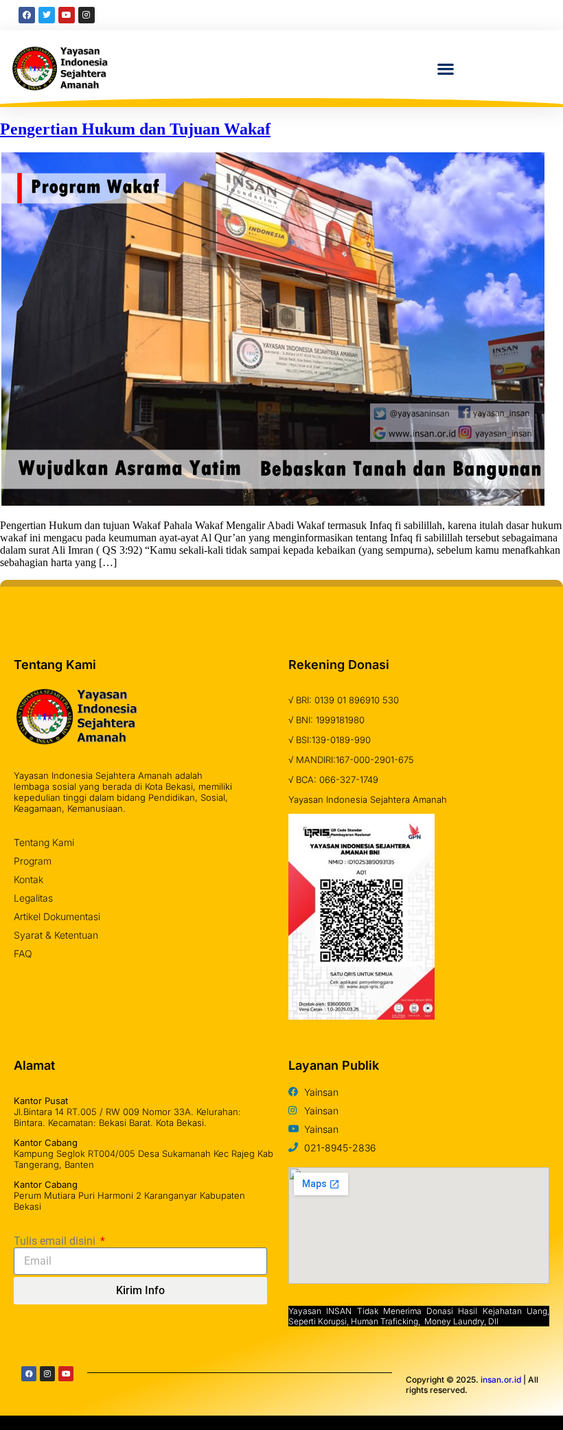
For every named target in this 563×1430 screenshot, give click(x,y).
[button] (446, 68)
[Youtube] (65, 1373)
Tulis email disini (56, 1240)
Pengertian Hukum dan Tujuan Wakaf (135, 129)
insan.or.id (501, 1379)
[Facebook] (28, 1373)
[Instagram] (47, 1373)
